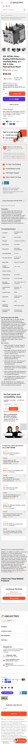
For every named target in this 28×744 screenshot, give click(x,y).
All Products (9, 15)
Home (2, 15)
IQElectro (9, 620)
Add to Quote (14, 104)
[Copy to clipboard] (24, 201)
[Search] (25, 10)
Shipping (5, 83)
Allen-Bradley (14, 70)
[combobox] (14, 10)
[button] (2, 2)
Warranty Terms (21, 158)
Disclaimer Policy (17, 572)
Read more (10, 116)
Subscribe (14, 713)
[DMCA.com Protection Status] (4, 699)
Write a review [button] (14, 598)
